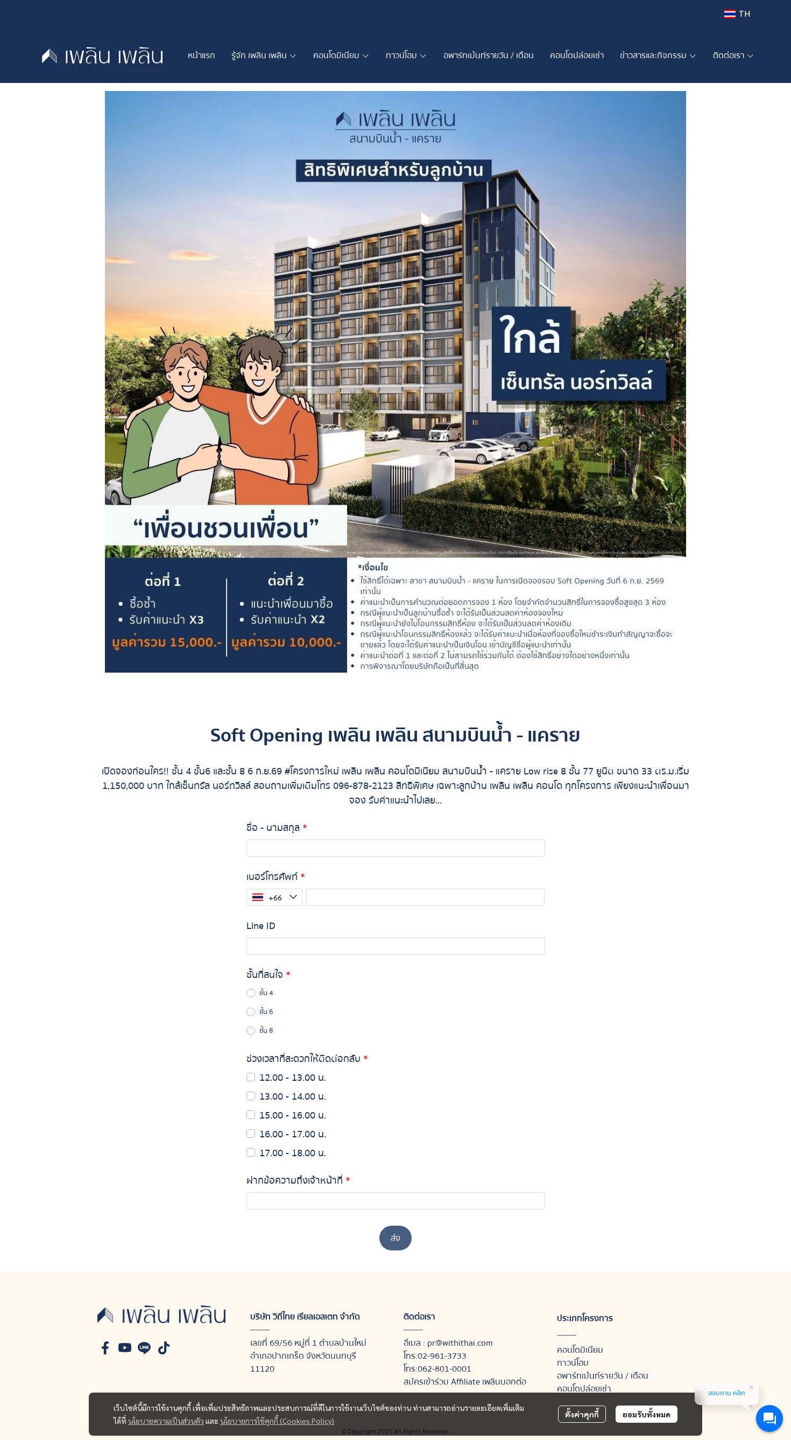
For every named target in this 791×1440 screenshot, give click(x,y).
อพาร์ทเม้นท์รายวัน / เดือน (602, 1376)
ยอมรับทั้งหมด (646, 1414)
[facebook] (105, 1348)
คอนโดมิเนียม (580, 1350)
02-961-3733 (442, 1356)
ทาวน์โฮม (573, 1363)
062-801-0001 (444, 1369)
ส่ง (395, 1238)
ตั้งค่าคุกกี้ (582, 1414)
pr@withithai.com (460, 1343)
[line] (144, 1348)
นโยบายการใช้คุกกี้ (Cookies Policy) (277, 1420)
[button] (737, 13)
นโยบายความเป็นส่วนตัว (166, 1420)
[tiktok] (163, 1348)
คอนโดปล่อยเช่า (584, 1389)
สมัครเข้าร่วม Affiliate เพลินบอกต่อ (465, 1382)
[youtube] (124, 1348)
